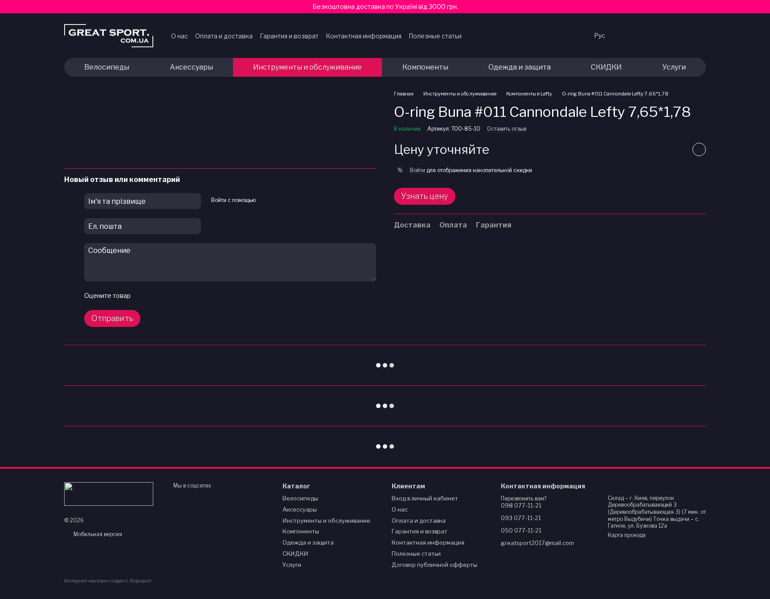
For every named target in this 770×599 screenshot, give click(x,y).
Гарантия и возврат (289, 36)
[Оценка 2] (159, 295)
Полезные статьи (435, 36)
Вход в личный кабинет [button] (425, 498)
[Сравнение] (652, 36)
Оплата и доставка (224, 36)
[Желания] (629, 36)
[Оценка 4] (187, 295)
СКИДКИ (606, 67)
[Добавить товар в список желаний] (699, 149)
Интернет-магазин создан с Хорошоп (108, 581)
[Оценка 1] (145, 295)
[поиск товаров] (569, 36)
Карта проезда (627, 535)
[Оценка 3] (173, 295)
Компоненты (425, 67)
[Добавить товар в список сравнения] (677, 149)
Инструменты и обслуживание (307, 67)
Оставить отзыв (506, 129)
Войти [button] (417, 170)
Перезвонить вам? (523, 498)
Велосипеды (106, 67)
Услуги (674, 67)
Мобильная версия (97, 534)
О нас (179, 36)
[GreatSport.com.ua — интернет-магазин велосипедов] (108, 493)
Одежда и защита (519, 67)
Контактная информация (363, 36)
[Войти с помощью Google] (265, 199)
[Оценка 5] (202, 295)
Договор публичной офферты (434, 564)
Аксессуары (191, 67)
